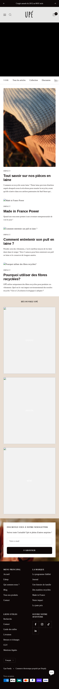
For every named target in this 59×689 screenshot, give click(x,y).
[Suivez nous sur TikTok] (48, 624)
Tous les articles (19, 80)
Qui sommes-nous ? (11, 585)
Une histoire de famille (41, 585)
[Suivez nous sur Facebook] (35, 624)
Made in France (38, 595)
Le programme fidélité (41, 574)
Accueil (6, 574)
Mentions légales (10, 650)
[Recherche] (10, 14)
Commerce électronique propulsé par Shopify (31, 669)
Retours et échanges (11, 640)
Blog (5, 590)
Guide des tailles (10, 629)
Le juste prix (37, 605)
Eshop (5, 579)
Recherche (7, 619)
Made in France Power (21, 211)
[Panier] (54, 14)
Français (8, 660)
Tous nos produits (10, 595)
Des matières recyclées (41, 590)
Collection (34, 80)
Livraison (7, 634)
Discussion (46, 80)
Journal (35, 579)
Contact (6, 600)
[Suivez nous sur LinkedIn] (35, 631)
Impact (6, 171)
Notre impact (37, 600)
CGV (5, 645)
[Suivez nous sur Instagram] (42, 624)
